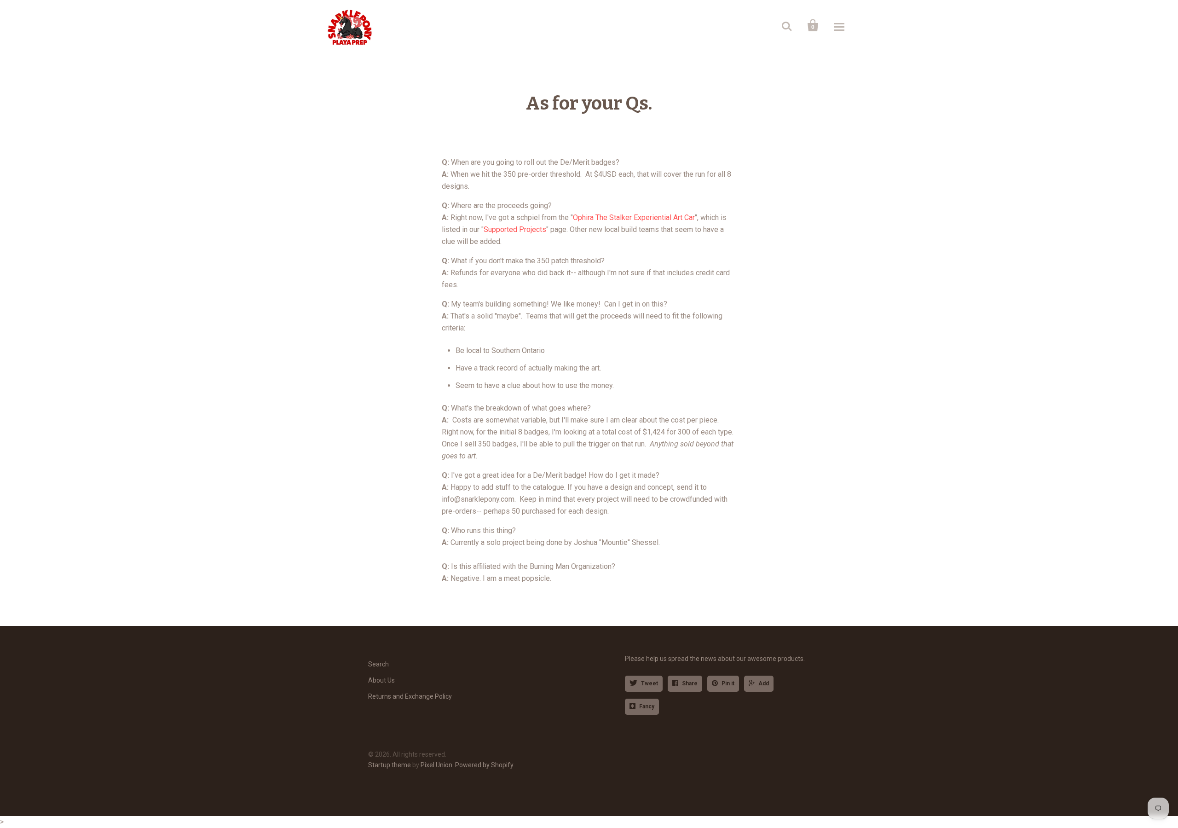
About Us (381, 680)
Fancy (646, 706)
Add (763, 683)
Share (690, 683)
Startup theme (389, 765)
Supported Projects (515, 229)
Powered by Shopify (484, 765)
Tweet (649, 683)
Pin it (728, 683)
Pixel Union (436, 765)
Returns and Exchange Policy (410, 696)
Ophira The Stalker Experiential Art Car (634, 217)
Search (378, 664)
